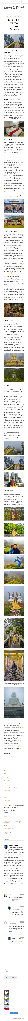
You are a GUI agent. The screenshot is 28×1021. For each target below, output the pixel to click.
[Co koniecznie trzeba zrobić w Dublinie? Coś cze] (6, 992)
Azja (8, 16)
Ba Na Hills (13, 16)
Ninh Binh (6, 770)
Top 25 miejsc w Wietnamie (10, 787)
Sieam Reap (6, 793)
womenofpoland (13, 845)
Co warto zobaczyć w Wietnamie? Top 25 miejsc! (8, 830)
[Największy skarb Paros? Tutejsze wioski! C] (6, 1002)
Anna (10, 894)
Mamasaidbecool (8, 175)
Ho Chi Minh (7, 780)
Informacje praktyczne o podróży (11, 756)
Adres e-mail (6, 964)
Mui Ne (5, 783)
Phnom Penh (7, 790)
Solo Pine (22, 1018)
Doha (5, 760)
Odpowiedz (22, 894)
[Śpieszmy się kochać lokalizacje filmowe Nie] (6, 997)
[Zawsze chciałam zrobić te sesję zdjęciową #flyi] (6, 1007)
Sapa (5, 763)
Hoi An (5, 773)
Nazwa (5, 960)
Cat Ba (5, 766)
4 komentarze (6, 839)
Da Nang (6, 777)
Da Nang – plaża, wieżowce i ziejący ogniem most (7, 821)
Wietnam (19, 16)
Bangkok (6, 797)
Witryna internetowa (6, 970)
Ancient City (7, 800)
